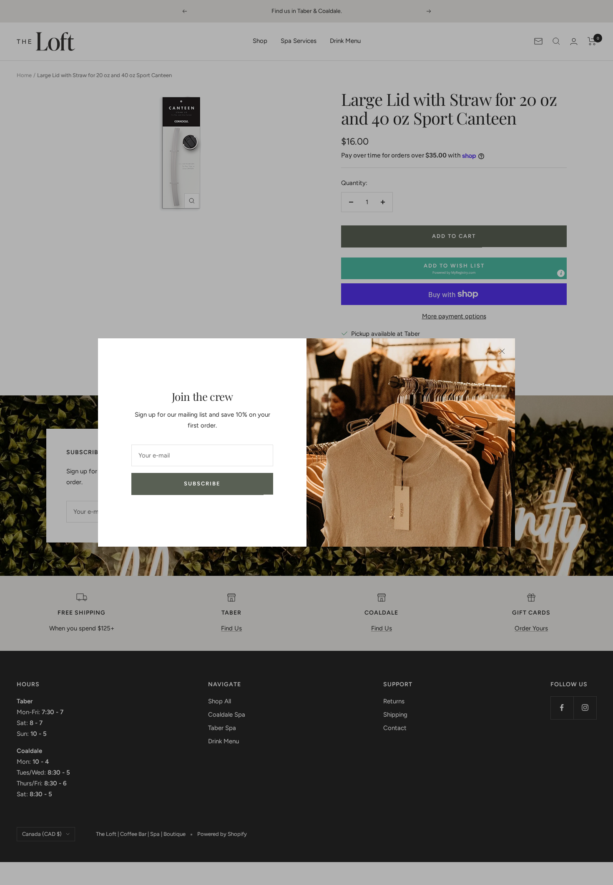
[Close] (502, 351)
